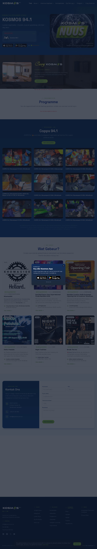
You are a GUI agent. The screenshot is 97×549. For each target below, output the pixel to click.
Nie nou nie (48, 281)
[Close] (63, 266)
